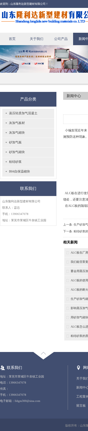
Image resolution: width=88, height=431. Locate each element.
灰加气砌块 (17, 132)
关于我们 (36, 39)
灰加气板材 (17, 123)
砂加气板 (15, 142)
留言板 (81, 405)
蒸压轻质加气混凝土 (23, 113)
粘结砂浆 (15, 161)
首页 (12, 39)
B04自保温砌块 (19, 171)
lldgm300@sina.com (27, 401)
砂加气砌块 (17, 152)
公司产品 (61, 39)
